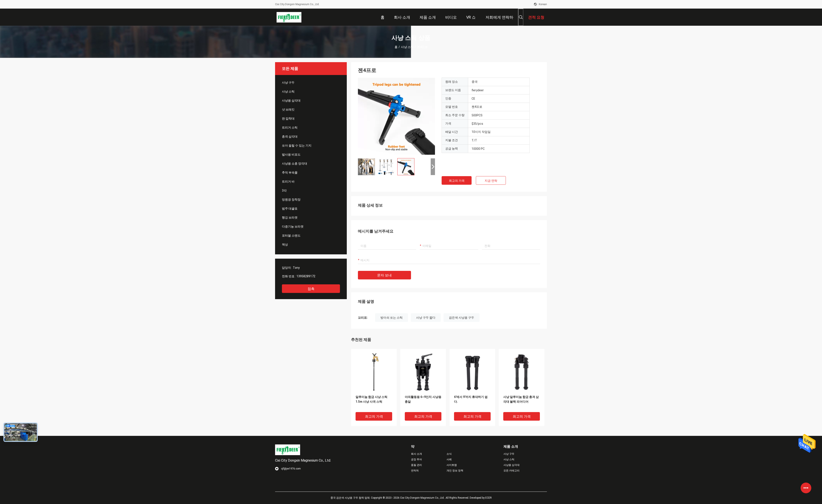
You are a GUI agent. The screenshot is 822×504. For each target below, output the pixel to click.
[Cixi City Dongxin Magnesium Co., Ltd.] (289, 17)
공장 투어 (416, 459)
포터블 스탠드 (291, 235)
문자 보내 (384, 275)
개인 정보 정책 (455, 470)
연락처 (415, 470)
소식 (449, 453)
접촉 (311, 289)
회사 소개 (416, 453)
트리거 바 (288, 181)
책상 (285, 244)
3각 (284, 190)
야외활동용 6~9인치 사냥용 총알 (423, 399)
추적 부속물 (290, 172)
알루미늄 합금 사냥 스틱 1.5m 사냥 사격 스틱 (371, 399)
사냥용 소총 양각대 (294, 163)
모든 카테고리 (511, 470)
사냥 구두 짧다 (425, 317)
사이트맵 (452, 465)
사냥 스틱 (407, 47)
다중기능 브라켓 (293, 226)
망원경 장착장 (291, 199)
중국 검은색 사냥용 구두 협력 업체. (351, 497)
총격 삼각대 (290, 136)
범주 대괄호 (290, 208)
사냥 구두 (288, 82)
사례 (449, 459)
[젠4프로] (396, 116)
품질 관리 (416, 465)
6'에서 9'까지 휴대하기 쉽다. (471, 399)
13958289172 (305, 276)
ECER (488, 497)
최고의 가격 (457, 180)
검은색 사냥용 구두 (461, 317)
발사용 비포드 (291, 154)
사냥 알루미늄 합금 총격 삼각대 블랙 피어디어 (521, 399)
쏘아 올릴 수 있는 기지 (296, 145)
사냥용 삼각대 (291, 100)
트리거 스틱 (290, 127)
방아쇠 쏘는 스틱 (391, 317)
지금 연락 (491, 180)
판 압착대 (288, 118)
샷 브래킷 (288, 109)
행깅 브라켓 (290, 217)
